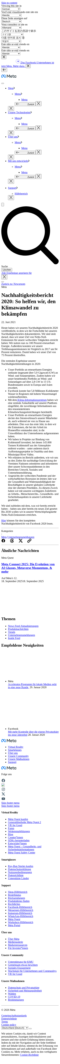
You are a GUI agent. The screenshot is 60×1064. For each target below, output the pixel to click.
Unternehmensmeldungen (20, 537)
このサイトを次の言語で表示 (18, 30)
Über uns (13, 136)
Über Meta (13, 939)
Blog (10, 834)
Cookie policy (8, 1024)
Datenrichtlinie (16, 875)
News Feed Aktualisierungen (23, 626)
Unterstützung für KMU (21, 961)
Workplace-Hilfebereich (20, 922)
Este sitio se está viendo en (15, 44)
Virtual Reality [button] (15, 746)
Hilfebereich (21, 193)
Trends (11, 632)
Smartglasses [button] (15, 750)
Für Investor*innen (18, 948)
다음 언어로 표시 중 (13, 37)
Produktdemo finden (19, 901)
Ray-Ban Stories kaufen (20, 866)
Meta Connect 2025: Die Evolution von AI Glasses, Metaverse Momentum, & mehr (28, 567)
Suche (4, 266)
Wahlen (12, 993)
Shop (11, 88)
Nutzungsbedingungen (20, 872)
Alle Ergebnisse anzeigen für (16, 273)
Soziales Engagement (19, 967)
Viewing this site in (11, 5)
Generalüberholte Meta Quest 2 (24, 822)
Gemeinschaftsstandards (14, 1015)
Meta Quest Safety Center (21, 852)
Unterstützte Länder (18, 878)
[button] (3, 57)
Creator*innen (15, 837)
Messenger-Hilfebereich (20, 910)
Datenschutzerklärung (19, 869)
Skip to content (9, 2)
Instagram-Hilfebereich (20, 913)
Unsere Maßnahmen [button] (18, 759)
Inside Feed (14, 638)
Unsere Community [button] (18, 756)
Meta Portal (14, 925)
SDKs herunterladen (19, 840)
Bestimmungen (16, 999)
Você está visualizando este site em (19, 12)
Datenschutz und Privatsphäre (23, 987)
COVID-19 (14, 996)
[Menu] (4, 70)
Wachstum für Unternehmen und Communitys (32, 971)
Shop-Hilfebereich (17, 892)
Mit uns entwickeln (18, 161)
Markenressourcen (17, 945)
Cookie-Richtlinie (29, 1054)
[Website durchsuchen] (2, 204)
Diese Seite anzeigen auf (14, 18)
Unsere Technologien (19, 112)
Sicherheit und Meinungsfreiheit (25, 990)
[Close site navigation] (2, 281)
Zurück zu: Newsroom (13, 283)
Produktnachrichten (18, 629)
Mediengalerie (15, 942)
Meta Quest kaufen (18, 819)
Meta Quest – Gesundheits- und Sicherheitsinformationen (24, 848)
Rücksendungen (16, 898)
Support (12, 187)
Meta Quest (14, 919)
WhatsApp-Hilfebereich (20, 916)
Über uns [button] (13, 753)
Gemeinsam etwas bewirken (23, 964)
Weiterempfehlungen (19, 831)
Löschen (7, 269)
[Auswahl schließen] (39, 103)
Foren (11, 828)
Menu (18, 93)
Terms (4, 1021)
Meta (4, 537)
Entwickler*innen (17, 843)
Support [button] (12, 762)
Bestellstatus (14, 895)
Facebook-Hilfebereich (20, 907)
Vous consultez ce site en (14, 24)
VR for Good (15, 825)
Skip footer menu (10, 802)
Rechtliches (14, 904)
